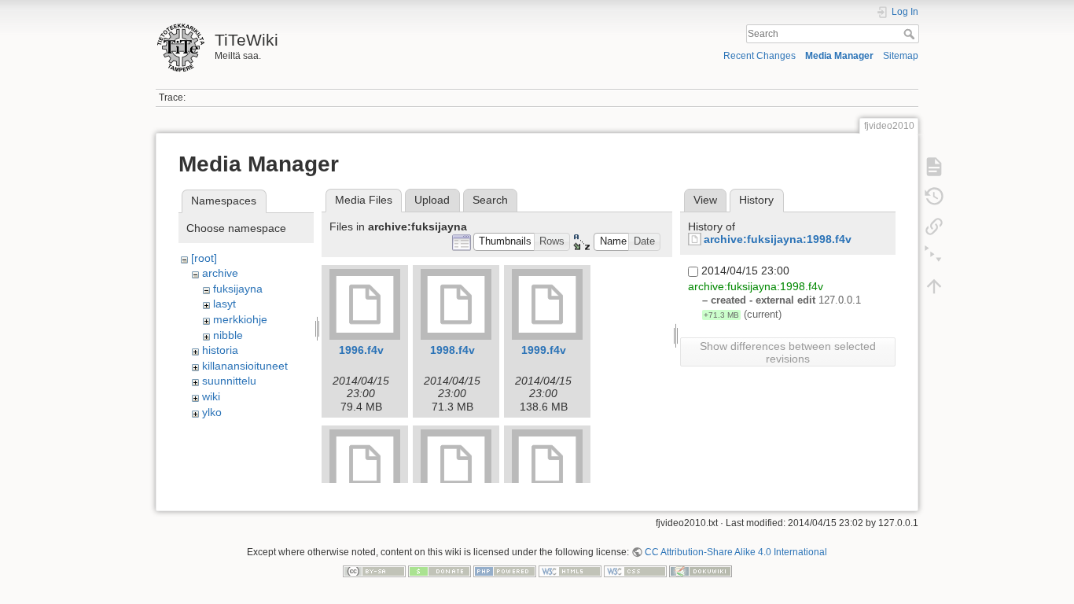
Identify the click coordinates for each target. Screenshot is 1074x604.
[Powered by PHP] (504, 570)
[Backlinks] (934, 226)
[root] (204, 258)
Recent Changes (759, 55)
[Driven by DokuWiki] (700, 570)
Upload (432, 199)
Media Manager (839, 55)
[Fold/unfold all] (934, 256)
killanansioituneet (245, 365)
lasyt (224, 303)
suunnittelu (229, 380)
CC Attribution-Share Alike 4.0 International (736, 552)
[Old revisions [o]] (934, 197)
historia (220, 350)
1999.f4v (543, 350)
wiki (211, 396)
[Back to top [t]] (934, 286)
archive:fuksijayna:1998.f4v (777, 239)
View (705, 199)
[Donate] (439, 570)
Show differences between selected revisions (788, 352)
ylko (212, 412)
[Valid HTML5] (570, 570)
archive (220, 273)
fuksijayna (238, 288)
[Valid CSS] (635, 570)
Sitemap (900, 55)
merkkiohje (240, 319)
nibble (228, 335)
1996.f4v (361, 350)
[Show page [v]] (934, 167)
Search (910, 33)
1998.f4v (452, 350)
